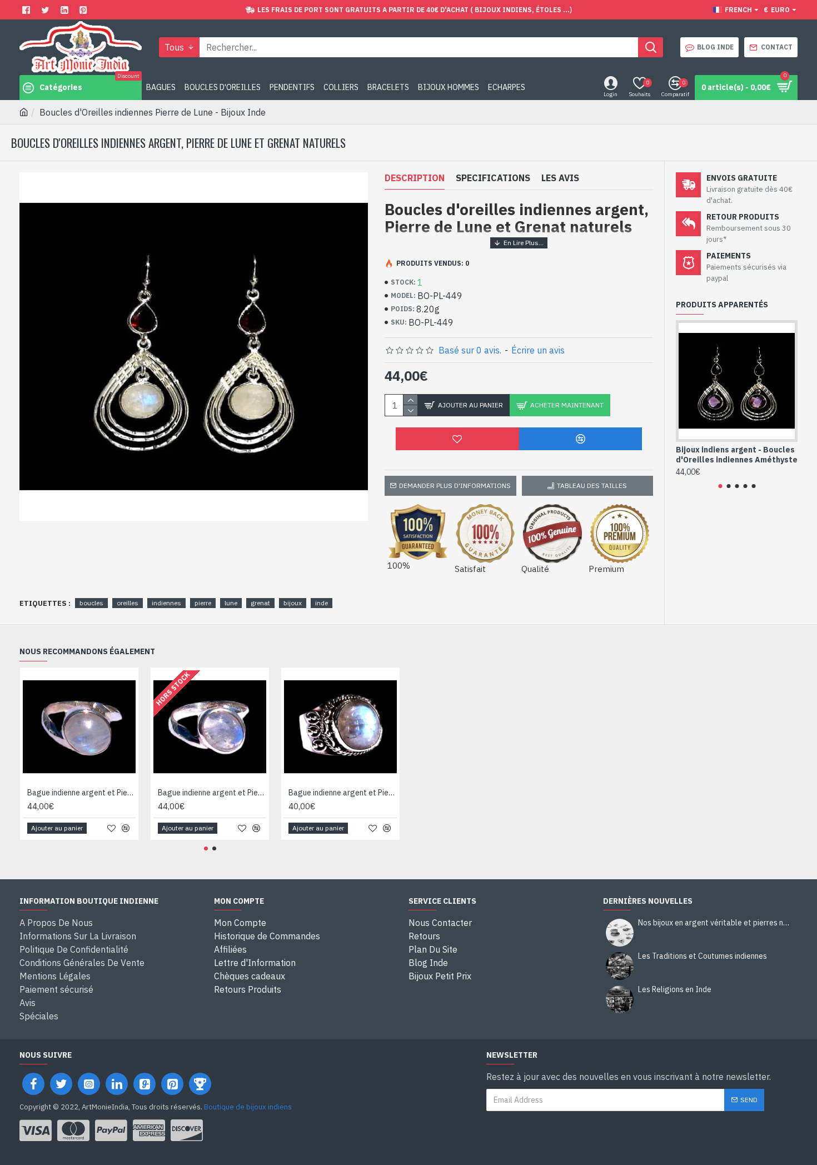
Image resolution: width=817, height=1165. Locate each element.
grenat (260, 603)
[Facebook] (27, 9)
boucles (91, 603)
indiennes (166, 603)
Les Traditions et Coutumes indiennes (702, 956)
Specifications (493, 177)
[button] (720, 486)
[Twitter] (46, 9)
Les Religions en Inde (674, 989)
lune (231, 603)
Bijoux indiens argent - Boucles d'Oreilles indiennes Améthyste (737, 455)
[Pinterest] (85, 9)
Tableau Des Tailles (592, 485)
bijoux (292, 603)
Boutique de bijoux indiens (248, 1107)
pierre (203, 603)
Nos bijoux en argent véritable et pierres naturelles (714, 923)
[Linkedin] (66, 9)
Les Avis (560, 177)
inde (321, 603)
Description (415, 177)
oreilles (127, 603)
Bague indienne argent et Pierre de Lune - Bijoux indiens (81, 793)
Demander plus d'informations (455, 485)
